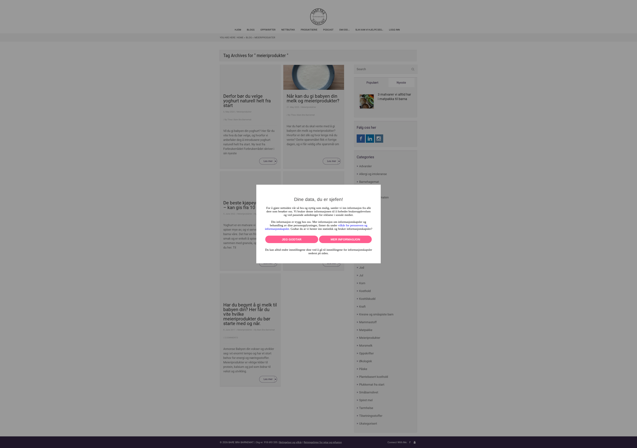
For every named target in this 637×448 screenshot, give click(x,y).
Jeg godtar (291, 239)
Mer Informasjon (345, 239)
